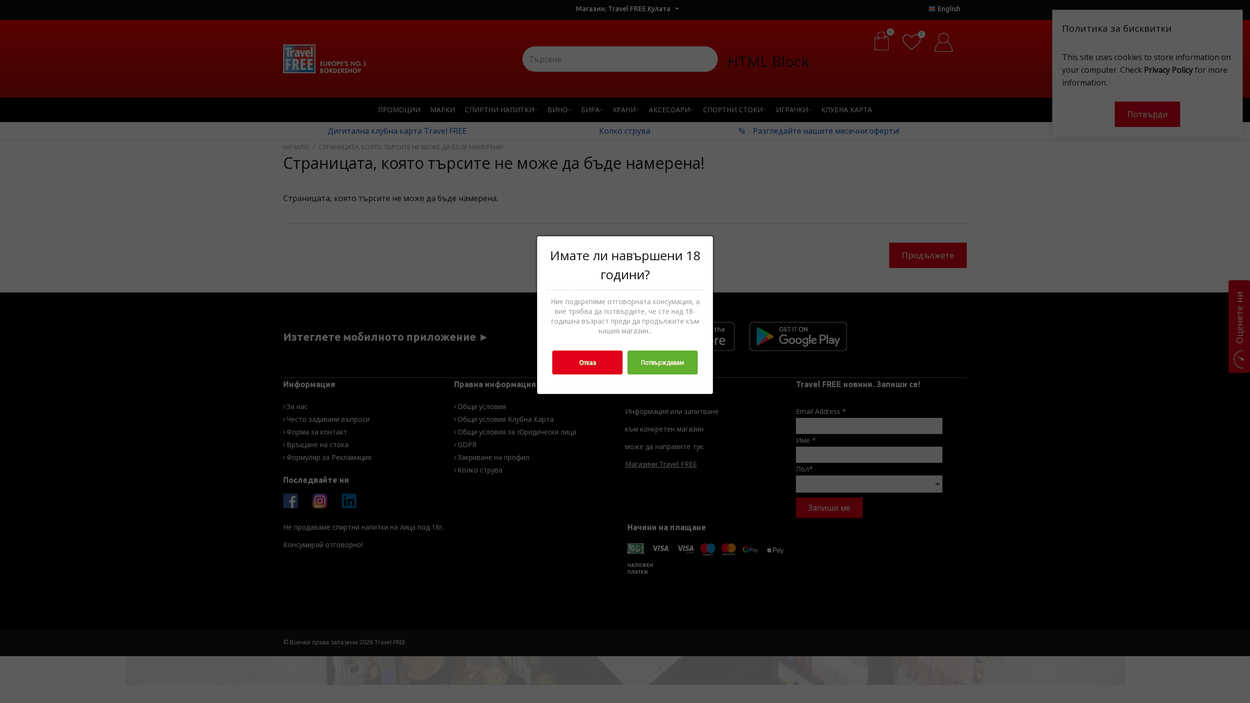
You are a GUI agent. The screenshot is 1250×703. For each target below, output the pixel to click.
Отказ (587, 362)
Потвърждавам (662, 362)
